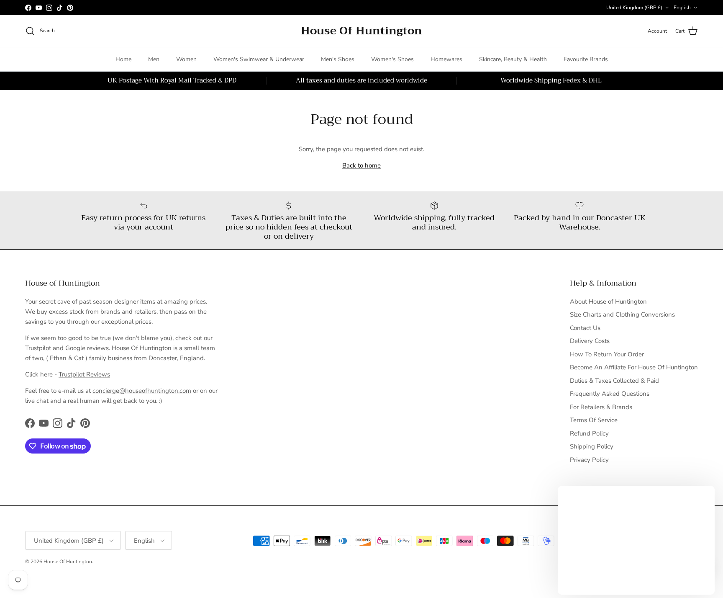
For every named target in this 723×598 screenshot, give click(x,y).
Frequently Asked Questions (609, 393)
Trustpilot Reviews (84, 374)
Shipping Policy (591, 446)
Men (153, 59)
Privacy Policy (589, 460)
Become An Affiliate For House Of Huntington (634, 367)
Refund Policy (589, 433)
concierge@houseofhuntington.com (141, 391)
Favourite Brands (586, 59)
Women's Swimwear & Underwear (258, 59)
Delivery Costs (590, 341)
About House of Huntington (608, 301)
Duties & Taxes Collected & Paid (614, 380)
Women (186, 59)
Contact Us (585, 328)
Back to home (361, 165)
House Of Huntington (68, 561)
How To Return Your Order (607, 354)
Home (123, 59)
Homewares (446, 59)
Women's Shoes (392, 59)
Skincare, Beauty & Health (513, 59)
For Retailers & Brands (601, 407)
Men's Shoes (337, 59)
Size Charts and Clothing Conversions (622, 314)
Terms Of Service (594, 420)
